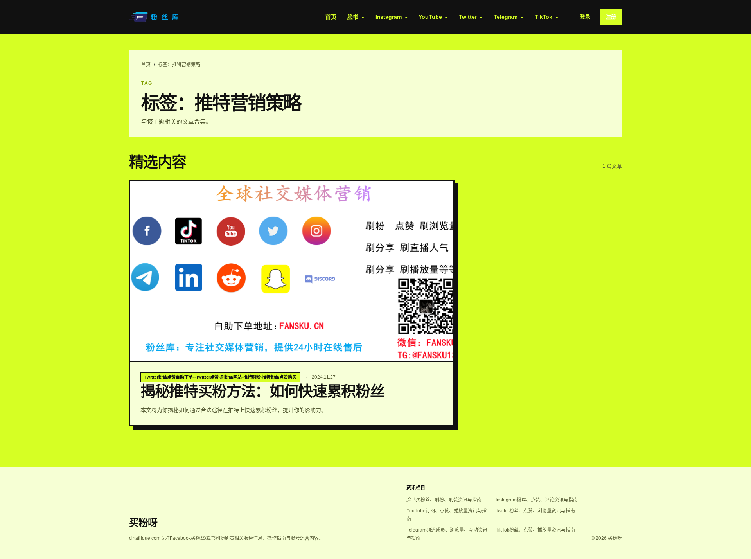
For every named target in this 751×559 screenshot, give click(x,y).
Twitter (467, 17)
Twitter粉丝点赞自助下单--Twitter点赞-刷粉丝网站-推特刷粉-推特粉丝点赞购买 (220, 377)
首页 (330, 17)
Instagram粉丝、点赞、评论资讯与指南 (537, 500)
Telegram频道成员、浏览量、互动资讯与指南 (446, 534)
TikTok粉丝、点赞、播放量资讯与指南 (535, 530)
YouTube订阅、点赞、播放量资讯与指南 (446, 515)
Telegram (505, 17)
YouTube (430, 17)
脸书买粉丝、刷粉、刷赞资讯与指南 (444, 500)
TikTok (543, 17)
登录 (585, 17)
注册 (611, 17)
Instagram (389, 17)
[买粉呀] (155, 17)
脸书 (352, 17)
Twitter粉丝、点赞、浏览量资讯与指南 (535, 511)
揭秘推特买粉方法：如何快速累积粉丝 (262, 391)
